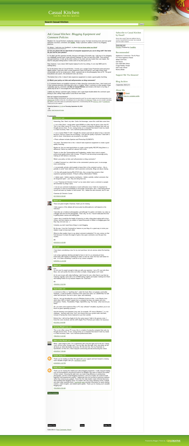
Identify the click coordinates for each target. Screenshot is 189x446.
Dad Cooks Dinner (121, 67)
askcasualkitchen (58, 110)
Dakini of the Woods (60, 340)
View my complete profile (131, 96)
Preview (118, 47)
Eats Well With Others (123, 63)
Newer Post (51, 425)
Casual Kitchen (63, 12)
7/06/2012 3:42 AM (60, 336)
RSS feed (89, 100)
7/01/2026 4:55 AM (60, 388)
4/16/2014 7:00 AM (60, 351)
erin (54, 247)
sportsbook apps (79, 382)
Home (82, 425)
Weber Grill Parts (121, 59)
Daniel (55, 200)
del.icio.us (95, 101)
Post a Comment (53, 393)
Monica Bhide (120, 69)
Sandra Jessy (58, 355)
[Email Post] (48, 108)
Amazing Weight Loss (60, 327)
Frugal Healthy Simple (123, 65)
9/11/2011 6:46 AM (59, 322)
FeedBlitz (133, 47)
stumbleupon (106, 101)
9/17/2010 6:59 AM (60, 196)
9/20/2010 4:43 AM (60, 242)
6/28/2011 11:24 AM (60, 261)
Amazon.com (50, 100)
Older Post (107, 425)
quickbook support (80, 360)
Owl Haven (119, 62)
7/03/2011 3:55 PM (60, 284)
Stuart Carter (57, 289)
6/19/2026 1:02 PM (60, 363)
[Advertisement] (63, 408)
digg (100, 101)
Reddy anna (57, 367)
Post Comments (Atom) (63, 429)
